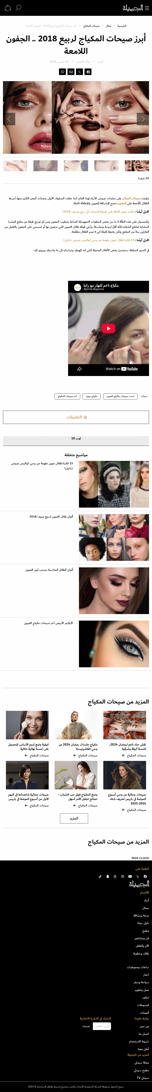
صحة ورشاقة (141, 915)
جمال (108, 26)
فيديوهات (143, 1004)
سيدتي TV (143, 1077)
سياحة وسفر (141, 982)
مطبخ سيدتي (141, 1070)
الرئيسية (122, 26)
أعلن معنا (143, 1049)
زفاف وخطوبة (141, 953)
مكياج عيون (91, 396)
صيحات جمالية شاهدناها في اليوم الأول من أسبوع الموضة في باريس (28, 797)
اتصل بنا (144, 1033)
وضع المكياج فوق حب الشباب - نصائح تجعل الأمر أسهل (77, 797)
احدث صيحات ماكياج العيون (120, 396)
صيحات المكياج (91, 26)
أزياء (146, 900)
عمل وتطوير (142, 989)
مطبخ (145, 930)
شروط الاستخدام (139, 1041)
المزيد (74, 818)
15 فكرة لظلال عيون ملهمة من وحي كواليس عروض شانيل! (99, 240)
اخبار (146, 974)
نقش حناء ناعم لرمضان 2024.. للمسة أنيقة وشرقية (127, 747)
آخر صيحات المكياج (67, 396)
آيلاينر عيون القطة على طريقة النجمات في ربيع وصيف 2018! (99, 211)
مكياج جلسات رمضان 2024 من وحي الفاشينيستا (78, 747)
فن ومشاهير (141, 938)
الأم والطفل (142, 945)
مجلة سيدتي (142, 1062)
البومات (144, 1012)
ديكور (145, 997)
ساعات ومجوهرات (138, 967)
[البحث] (18, 7)
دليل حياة (143, 923)
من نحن (144, 1026)
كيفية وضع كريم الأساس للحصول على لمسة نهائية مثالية (28, 747)
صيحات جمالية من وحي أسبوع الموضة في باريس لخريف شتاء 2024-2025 (127, 799)
